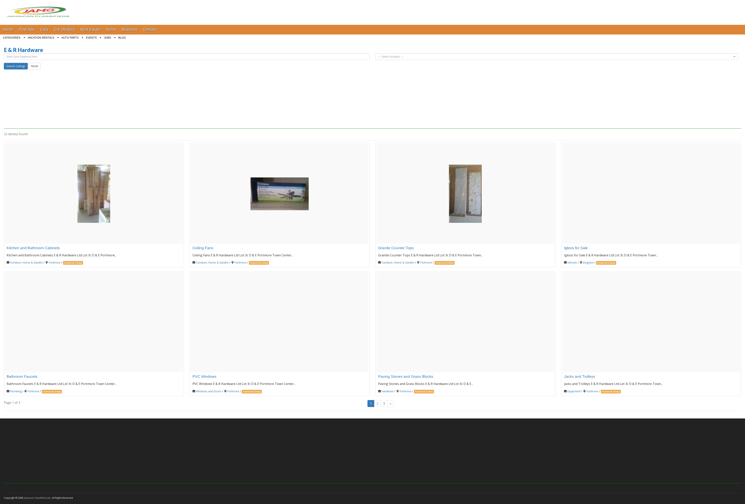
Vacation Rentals (41, 37)
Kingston (588, 262)
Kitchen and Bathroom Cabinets (33, 248)
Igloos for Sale (576, 248)
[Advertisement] (372, 101)
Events (91, 37)
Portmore (55, 262)
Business (129, 29)
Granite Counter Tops (396, 248)
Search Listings (15, 66)
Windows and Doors (208, 391)
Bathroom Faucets (22, 376)
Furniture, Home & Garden (26, 262)
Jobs (107, 37)
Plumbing (16, 391)
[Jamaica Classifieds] (38, 9)
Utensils (572, 262)
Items (111, 29)
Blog (122, 37)
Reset (34, 66)
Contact (150, 29)
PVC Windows (204, 376)
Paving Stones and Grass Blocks (405, 376)
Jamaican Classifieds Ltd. (37, 498)
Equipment (573, 391)
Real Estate (90, 29)
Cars (44, 29)
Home (8, 29)
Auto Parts (70, 37)
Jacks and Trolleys (579, 376)
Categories (11, 37)
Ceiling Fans (202, 248)
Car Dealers (64, 29)
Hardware (388, 391)
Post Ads (26, 29)
